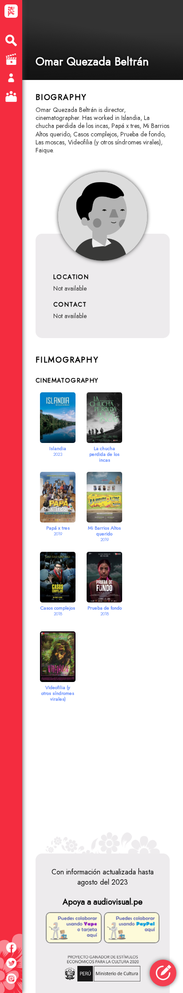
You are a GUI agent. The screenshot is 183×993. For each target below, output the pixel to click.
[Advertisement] (102, 769)
